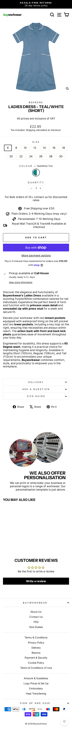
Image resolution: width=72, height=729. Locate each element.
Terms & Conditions (36, 637)
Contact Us (36, 616)
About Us (36, 611)
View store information (20, 282)
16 (53, 147)
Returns (36, 652)
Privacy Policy (36, 642)
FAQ (36, 621)
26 (40, 156)
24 (31, 156)
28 (50, 156)
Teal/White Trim (36, 172)
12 (34, 147)
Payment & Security (36, 657)
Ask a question (36, 389)
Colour (36, 166)
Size (35, 142)
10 (25, 147)
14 (44, 147)
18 (63, 147)
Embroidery (36, 688)
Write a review (36, 581)
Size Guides (36, 626)
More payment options (36, 255)
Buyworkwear (35, 602)
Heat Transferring (36, 693)
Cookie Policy (36, 662)
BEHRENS (36, 102)
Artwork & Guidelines (36, 678)
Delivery (36, 382)
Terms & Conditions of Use (36, 667)
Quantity (36, 182)
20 (11, 156)
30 (61, 156)
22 (21, 156)
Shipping (30, 130)
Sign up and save (35, 703)
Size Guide (36, 396)
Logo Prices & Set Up (36, 683)
